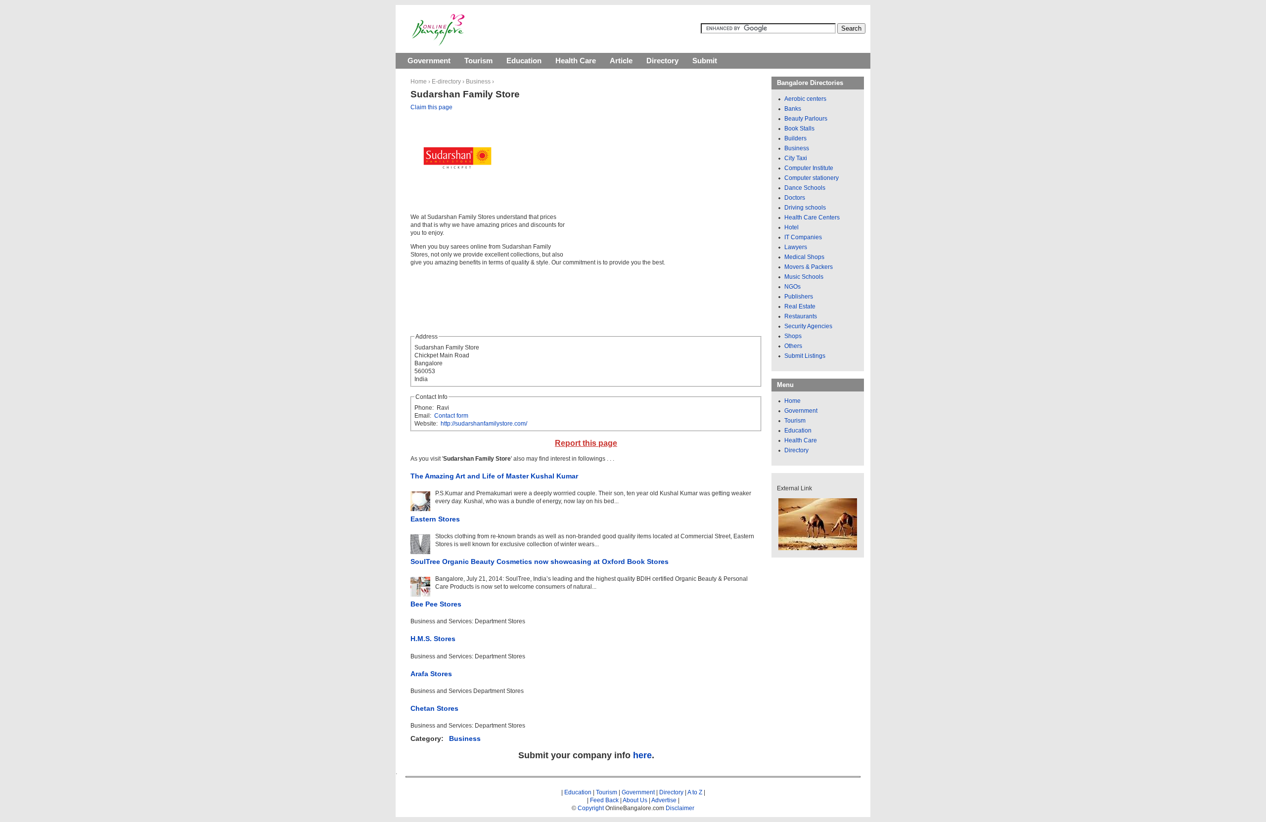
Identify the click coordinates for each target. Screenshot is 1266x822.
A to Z (694, 792)
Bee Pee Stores (435, 604)
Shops (793, 336)
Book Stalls (799, 128)
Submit (704, 60)
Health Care (575, 60)
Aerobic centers (805, 98)
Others (793, 346)
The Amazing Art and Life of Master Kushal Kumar (494, 476)
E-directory (446, 81)
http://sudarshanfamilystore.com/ (484, 423)
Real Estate (799, 306)
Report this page (586, 443)
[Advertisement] (654, 183)
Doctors (794, 197)
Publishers (798, 296)
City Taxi (795, 158)
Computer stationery (811, 177)
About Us (635, 800)
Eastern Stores (435, 519)
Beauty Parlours (805, 118)
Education (524, 60)
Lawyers (795, 247)
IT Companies (803, 237)
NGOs (792, 286)
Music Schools (803, 276)
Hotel (791, 227)
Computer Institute (808, 168)
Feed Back (604, 800)
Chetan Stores (434, 708)
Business (478, 81)
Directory (662, 60)
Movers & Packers (808, 266)
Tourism (478, 60)
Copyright (591, 808)
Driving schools (805, 207)
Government (429, 60)
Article (621, 60)
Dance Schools (804, 187)
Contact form (451, 415)
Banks (792, 108)
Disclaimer (680, 808)
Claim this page (431, 107)
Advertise (664, 800)
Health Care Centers (812, 217)
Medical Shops (804, 257)
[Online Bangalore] (438, 44)
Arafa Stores (431, 674)
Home (418, 81)
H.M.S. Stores (432, 639)
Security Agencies (808, 326)
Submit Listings (804, 355)
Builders (795, 138)
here (642, 755)
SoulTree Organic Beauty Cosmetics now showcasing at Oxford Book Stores (539, 561)
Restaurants (800, 316)
